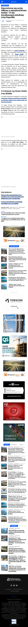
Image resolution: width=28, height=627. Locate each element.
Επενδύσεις (5, 208)
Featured (22, 207)
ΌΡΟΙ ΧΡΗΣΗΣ (8, 589)
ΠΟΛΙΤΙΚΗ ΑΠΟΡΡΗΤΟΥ (18, 589)
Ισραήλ (10, 208)
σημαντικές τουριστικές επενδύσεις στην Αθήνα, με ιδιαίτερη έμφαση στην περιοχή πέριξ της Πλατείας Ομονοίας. (14, 100)
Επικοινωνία (13, 596)
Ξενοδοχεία (16, 208)
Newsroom (9, 21)
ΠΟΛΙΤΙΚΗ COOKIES (15, 591)
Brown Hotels (19, 54)
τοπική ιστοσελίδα (19, 50)
